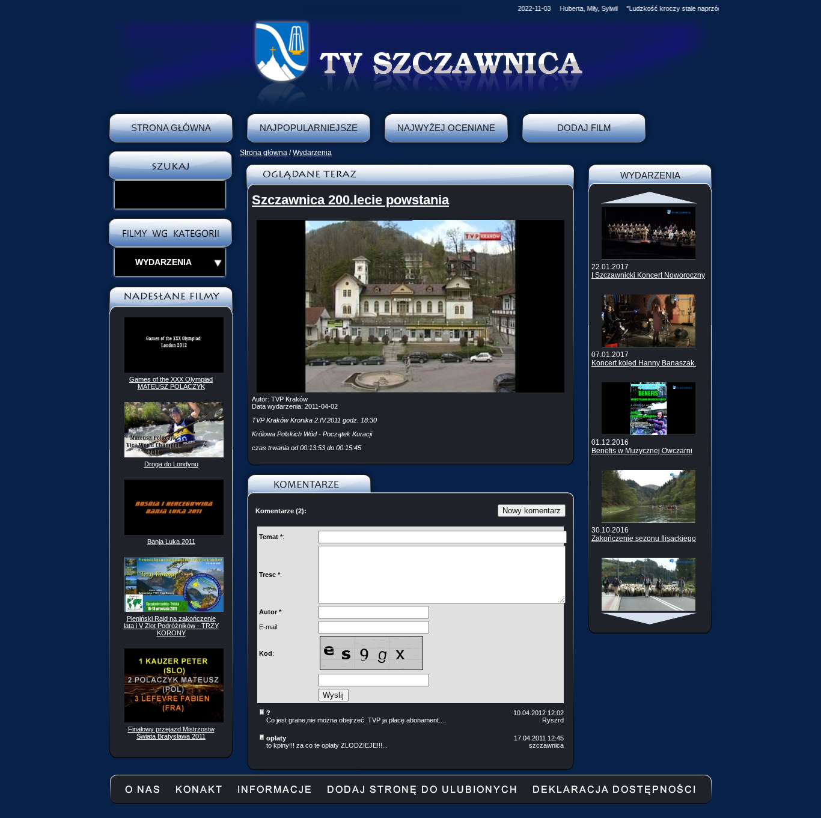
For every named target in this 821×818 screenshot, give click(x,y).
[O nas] (142, 794)
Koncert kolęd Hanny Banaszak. (643, 363)
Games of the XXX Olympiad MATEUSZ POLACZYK (171, 383)
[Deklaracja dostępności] (614, 794)
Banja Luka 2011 (171, 541)
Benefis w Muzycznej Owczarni (641, 451)
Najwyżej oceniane (446, 128)
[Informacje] (274, 794)
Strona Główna (171, 128)
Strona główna (263, 152)
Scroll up (650, 198)
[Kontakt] (198, 794)
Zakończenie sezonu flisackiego (643, 538)
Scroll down (650, 618)
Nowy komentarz (531, 510)
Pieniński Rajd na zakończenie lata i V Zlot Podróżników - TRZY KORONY (171, 625)
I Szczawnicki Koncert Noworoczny (648, 275)
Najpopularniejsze (309, 128)
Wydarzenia (312, 152)
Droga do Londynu (171, 464)
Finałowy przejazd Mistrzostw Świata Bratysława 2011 (171, 732)
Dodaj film (584, 128)
